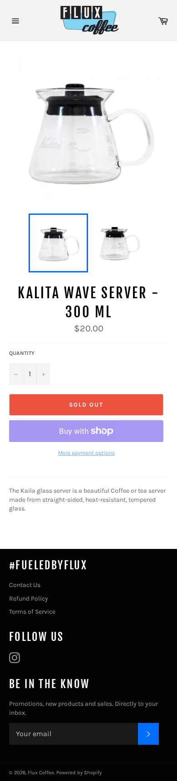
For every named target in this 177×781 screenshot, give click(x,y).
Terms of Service (32, 612)
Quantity (21, 353)
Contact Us (24, 585)
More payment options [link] (86, 453)
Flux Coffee (41, 773)
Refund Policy (28, 598)
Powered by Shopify (79, 773)
